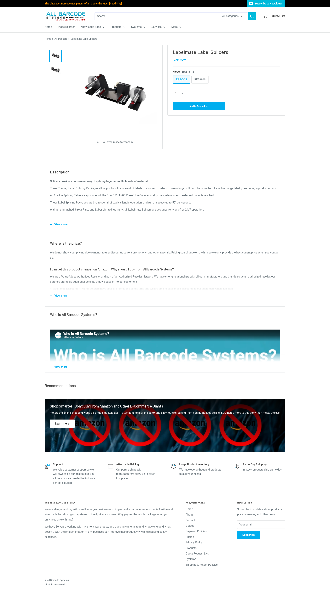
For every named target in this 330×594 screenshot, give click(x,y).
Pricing (190, 537)
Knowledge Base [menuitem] (91, 27)
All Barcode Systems (58, 580)
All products (60, 38)
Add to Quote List (198, 106)
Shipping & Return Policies (202, 564)
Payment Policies (196, 531)
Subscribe (248, 534)
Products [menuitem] (116, 27)
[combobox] (156, 16)
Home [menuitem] (48, 27)
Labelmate (179, 60)
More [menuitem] (174, 27)
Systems (191, 559)
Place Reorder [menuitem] (66, 27)
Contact (190, 520)
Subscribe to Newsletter (268, 3)
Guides (190, 525)
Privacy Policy (194, 542)
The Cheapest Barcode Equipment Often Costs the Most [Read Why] (83, 3)
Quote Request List (197, 553)
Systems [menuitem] (136, 27)
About (189, 514)
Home (48, 38)
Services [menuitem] (156, 27)
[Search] (252, 16)
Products (191, 548)
